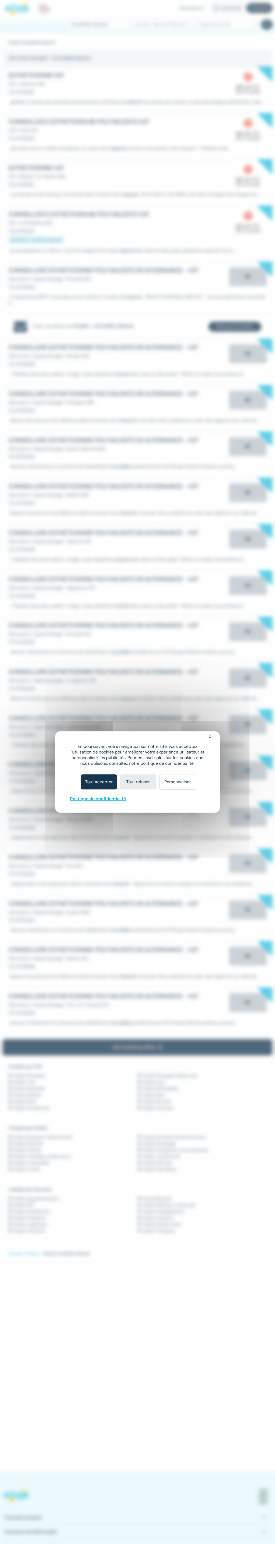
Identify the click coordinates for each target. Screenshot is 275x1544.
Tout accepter (99, 782)
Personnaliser (177, 782)
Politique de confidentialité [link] (98, 799)
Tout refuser (138, 782)
